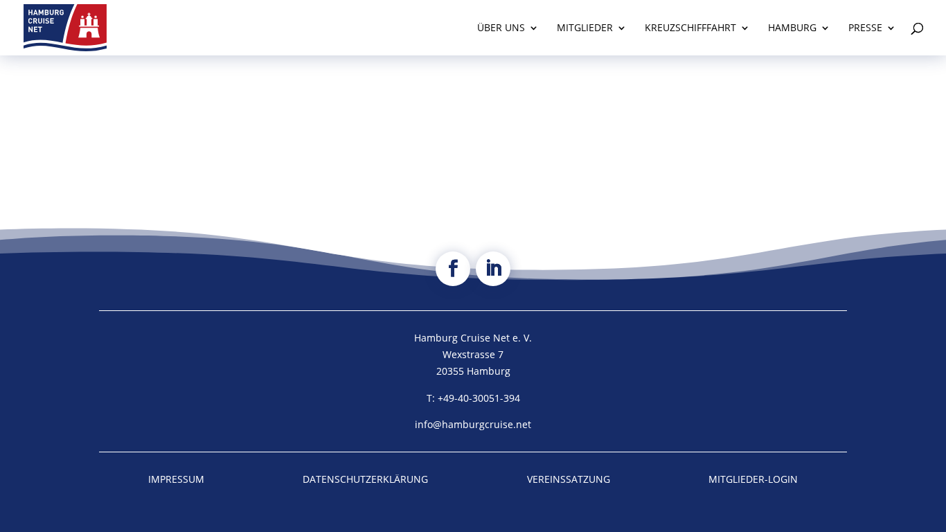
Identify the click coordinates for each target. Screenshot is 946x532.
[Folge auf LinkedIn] (493, 268)
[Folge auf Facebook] (453, 268)
